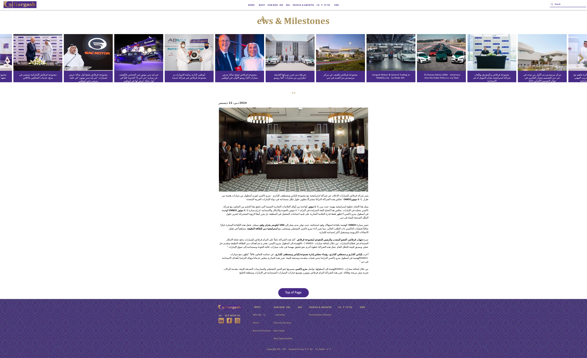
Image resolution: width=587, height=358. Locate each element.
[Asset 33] (237, 320)
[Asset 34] (229, 320)
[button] (275, 5)
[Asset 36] (221, 320)
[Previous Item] (6, 58)
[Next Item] (581, 58)
